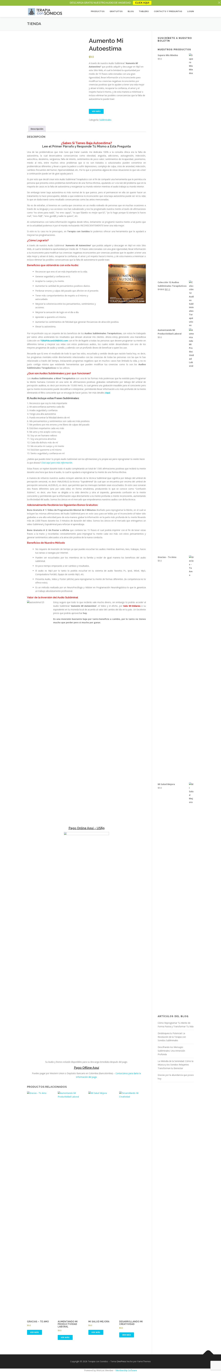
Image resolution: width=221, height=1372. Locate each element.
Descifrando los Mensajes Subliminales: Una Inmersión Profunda (171, 1051)
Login (190, 11)
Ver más (96, 111)
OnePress (121, 1361)
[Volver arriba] (208, 1354)
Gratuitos (116, 11)
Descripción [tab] (37, 128)
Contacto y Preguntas (168, 11)
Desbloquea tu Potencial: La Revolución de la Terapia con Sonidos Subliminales (172, 1037)
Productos (98, 11)
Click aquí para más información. (57, 462)
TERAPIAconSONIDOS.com (54, 340)
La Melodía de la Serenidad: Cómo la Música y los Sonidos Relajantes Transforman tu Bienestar (175, 1065)
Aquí (107, 392)
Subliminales (105, 119)
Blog (131, 11)
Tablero (144, 11)
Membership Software (126, 1370)
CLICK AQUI (142, 3)
